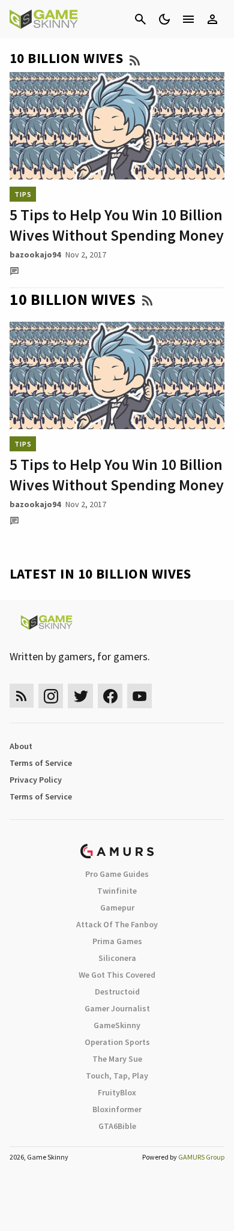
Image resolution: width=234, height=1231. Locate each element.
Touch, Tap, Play (117, 1075)
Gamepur (117, 907)
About (21, 746)
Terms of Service (41, 762)
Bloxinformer (117, 1109)
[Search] (140, 19)
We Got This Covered (117, 974)
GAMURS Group (201, 1156)
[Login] (212, 19)
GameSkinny (117, 1025)
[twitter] (80, 696)
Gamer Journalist (117, 1008)
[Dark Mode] (164, 19)
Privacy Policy (36, 779)
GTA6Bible (117, 1126)
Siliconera (117, 958)
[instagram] (50, 696)
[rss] (22, 696)
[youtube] (139, 696)
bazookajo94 (35, 254)
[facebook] (110, 696)
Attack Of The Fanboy (117, 924)
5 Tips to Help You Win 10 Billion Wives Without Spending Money (117, 225)
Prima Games (117, 941)
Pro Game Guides (117, 873)
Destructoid (117, 991)
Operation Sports (117, 1042)
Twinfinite (117, 890)
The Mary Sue (117, 1058)
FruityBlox (117, 1092)
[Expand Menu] (188, 19)
